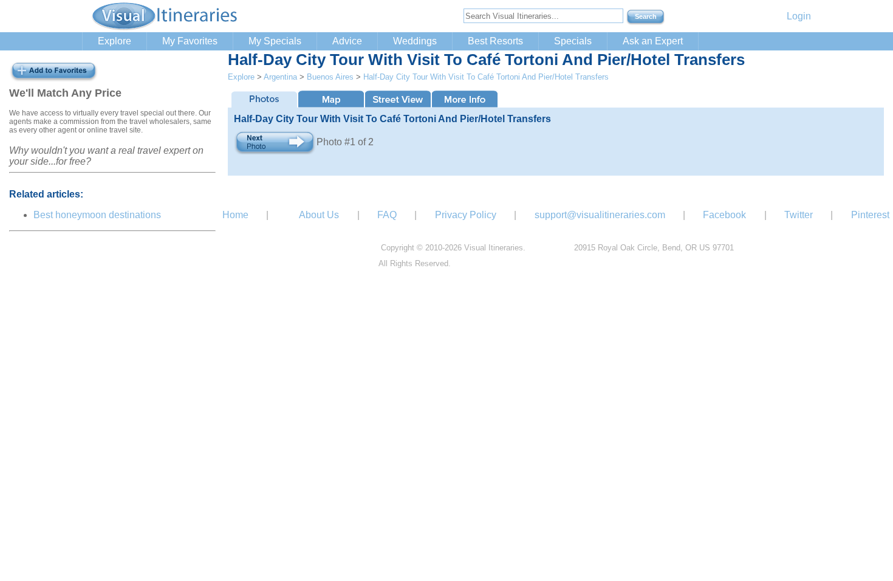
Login (799, 16)
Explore (114, 41)
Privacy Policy (465, 215)
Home (235, 215)
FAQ (387, 215)
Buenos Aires (330, 76)
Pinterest (870, 215)
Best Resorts (495, 41)
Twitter (798, 215)
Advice (347, 41)
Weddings (415, 41)
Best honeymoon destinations (97, 215)
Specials (573, 41)
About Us (319, 215)
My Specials (274, 41)
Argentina (280, 76)
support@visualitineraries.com (600, 215)
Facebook (724, 215)
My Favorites (189, 41)
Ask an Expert (653, 41)
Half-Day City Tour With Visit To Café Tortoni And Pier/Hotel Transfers (486, 76)
